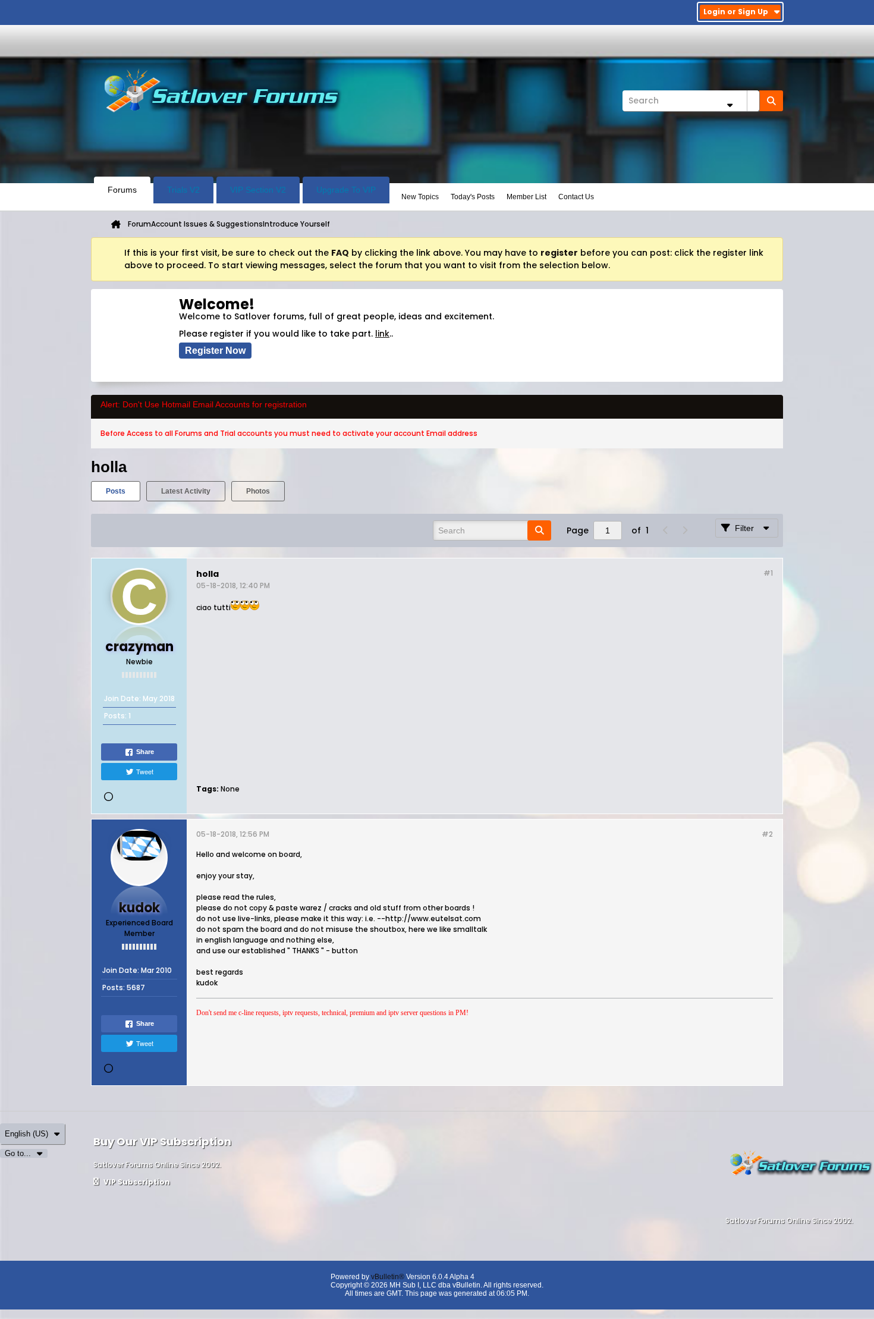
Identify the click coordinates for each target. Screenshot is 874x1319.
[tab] (115, 491)
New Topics (420, 197)
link (382, 334)
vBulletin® (387, 1277)
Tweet (144, 771)
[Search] (771, 100)
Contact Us (576, 197)
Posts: (115, 716)
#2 (767, 834)
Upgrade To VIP (346, 189)
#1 (768, 573)
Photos (258, 491)
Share (145, 751)
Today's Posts (473, 197)
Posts (115, 491)
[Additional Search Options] (729, 105)
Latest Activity (185, 491)
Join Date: (122, 698)
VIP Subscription (136, 1182)
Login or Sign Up (735, 12)
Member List (526, 197)
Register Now (215, 351)
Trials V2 (183, 189)
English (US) (26, 1133)
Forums (122, 189)
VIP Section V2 (258, 189)
